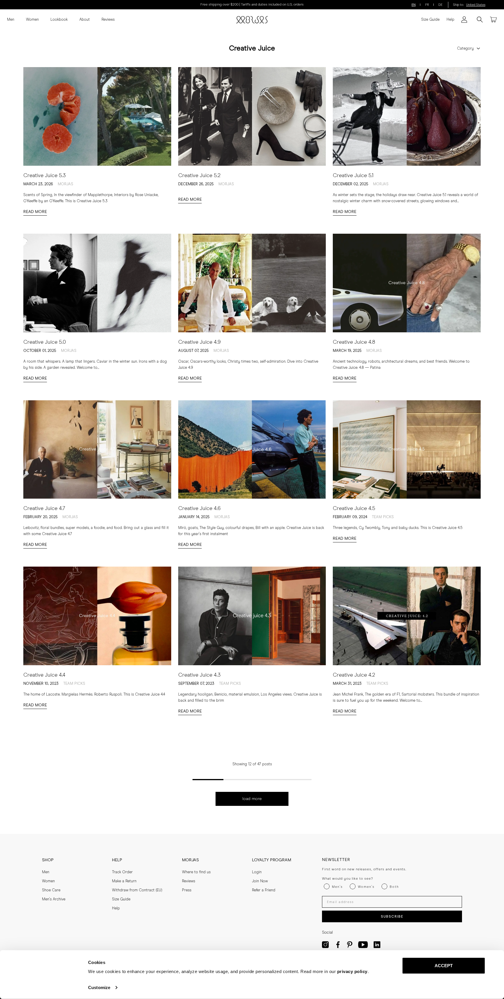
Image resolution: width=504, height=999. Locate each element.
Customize (99, 987)
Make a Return (124, 881)
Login (257, 872)
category (465, 48)
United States (475, 4)
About (84, 20)
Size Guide (430, 20)
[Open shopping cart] (493, 19)
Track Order (122, 872)
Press (186, 890)
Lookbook (59, 20)
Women (32, 20)
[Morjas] (252, 19)
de (440, 4)
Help (450, 20)
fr (427, 4)
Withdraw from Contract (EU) (137, 890)
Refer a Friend (263, 890)
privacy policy (352, 971)
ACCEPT (444, 965)
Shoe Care (51, 890)
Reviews (108, 20)
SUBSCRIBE (392, 916)
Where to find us (196, 872)
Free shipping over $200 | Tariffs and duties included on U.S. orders (252, 4)
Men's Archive (53, 899)
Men (10, 20)
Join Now (260, 881)
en (414, 4)
